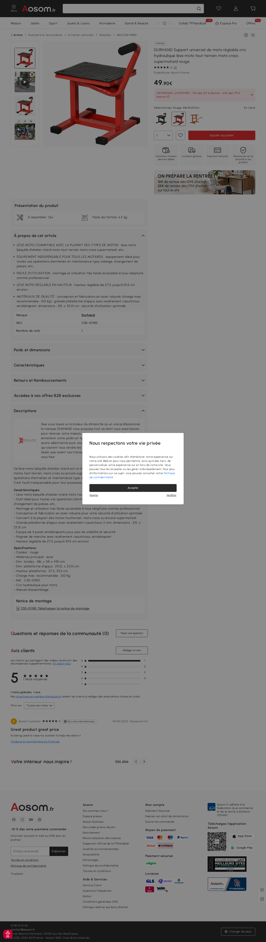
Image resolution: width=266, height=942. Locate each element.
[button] (8, 934)
